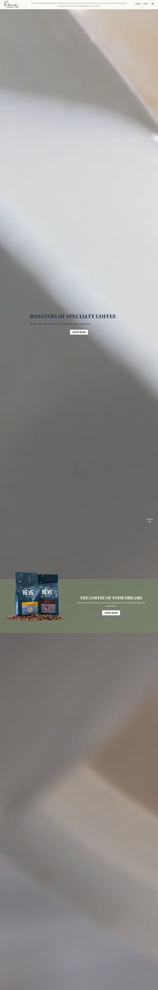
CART (145, 3)
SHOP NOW (79, 332)
